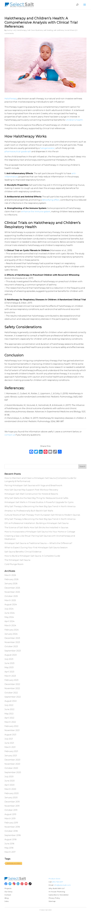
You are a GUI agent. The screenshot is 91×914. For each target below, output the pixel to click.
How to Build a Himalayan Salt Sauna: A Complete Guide (32, 556)
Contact (8, 895)
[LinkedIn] (18, 883)
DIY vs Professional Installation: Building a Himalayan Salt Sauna (36, 523)
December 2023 (12, 638)
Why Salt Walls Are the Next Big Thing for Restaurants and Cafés (36, 498)
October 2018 (11, 831)
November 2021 (12, 730)
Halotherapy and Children (14, 863)
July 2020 (9, 776)
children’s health (74, 120)
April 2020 (9, 785)
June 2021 (9, 743)
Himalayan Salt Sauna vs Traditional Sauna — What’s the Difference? (38, 543)
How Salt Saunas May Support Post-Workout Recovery (31, 490)
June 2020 (10, 781)
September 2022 (13, 697)
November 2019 (12, 806)
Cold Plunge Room (14, 564)
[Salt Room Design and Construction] (15, 880)
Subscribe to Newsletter (59, 895)
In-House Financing (57, 892)
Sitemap (52, 901)
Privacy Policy (54, 898)
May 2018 (9, 848)
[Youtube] (26, 883)
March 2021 (10, 747)
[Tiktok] (30, 883)
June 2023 (9, 663)
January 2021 (11, 755)
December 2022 (12, 684)
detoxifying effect (50, 200)
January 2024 (11, 634)
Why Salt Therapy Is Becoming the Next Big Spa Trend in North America (40, 506)
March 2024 (10, 625)
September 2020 (13, 772)
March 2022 (10, 722)
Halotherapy (21, 30)
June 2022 (9, 709)
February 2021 (11, 751)
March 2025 (10, 600)
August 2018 (10, 839)
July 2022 (9, 705)
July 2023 (9, 659)
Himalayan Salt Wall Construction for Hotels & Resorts (31, 494)
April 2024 (9, 621)
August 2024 (11, 604)
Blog (7, 898)
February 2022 (11, 726)
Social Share (70, 30)
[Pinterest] (22, 883)
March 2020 (10, 789)
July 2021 (9, 739)
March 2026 (10, 575)
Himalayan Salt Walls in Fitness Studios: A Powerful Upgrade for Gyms (39, 502)
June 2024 (10, 613)
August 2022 (11, 701)
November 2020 (12, 764)
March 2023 (10, 676)
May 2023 (9, 667)
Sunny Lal (11, 30)
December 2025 (12, 588)
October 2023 (11, 646)
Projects (8, 888)
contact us (10, 435)
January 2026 (11, 583)
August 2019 (10, 814)
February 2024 (12, 630)
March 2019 (10, 818)
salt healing (48, 30)
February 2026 (11, 579)
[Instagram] (14, 883)
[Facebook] (31, 452)
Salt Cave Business (35, 30)
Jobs (7, 901)
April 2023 (9, 672)
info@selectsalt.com (62, 885)
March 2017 (10, 852)
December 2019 (12, 802)
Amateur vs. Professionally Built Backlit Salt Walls (29, 511)
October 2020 (11, 768)
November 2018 (12, 827)
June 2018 (9, 844)
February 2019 (11, 823)
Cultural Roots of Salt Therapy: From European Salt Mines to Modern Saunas (42, 515)
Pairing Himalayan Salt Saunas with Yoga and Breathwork (33, 485)
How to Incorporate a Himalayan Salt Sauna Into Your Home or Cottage (40, 532)
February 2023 (11, 680)
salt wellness (59, 30)
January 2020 (11, 797)
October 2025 (11, 596)
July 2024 (9, 609)
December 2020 (12, 760)
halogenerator (47, 148)
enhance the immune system (35, 211)
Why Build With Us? (57, 888)
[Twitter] (10, 883)
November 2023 (12, 642)
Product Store (54, 879)
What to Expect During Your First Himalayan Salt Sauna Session (36, 547)
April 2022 (9, 718)
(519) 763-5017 (57, 882)
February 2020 (12, 793)
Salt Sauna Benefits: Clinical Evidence (23, 552)
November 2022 (12, 688)
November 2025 (12, 592)
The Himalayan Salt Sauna (17, 560)
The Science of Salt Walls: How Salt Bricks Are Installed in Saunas (36, 527)
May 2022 (9, 714)
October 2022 (11, 693)
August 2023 (11, 655)
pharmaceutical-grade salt (18, 151)
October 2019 (11, 810)
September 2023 (13, 651)
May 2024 (9, 617)
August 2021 (10, 734)
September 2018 (13, 835)
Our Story (8, 892)
